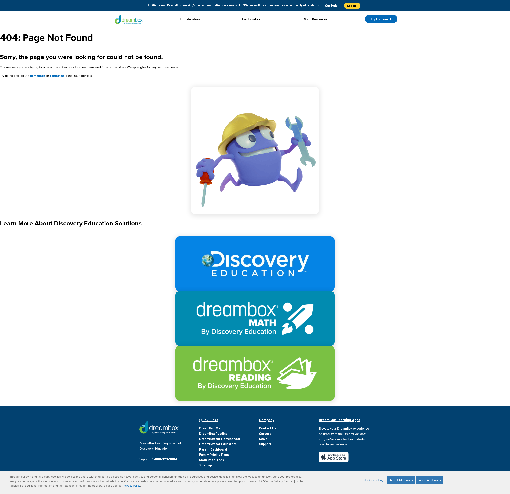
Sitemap (205, 465)
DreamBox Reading (213, 434)
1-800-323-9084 (164, 459)
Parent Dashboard (213, 449)
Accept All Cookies (401, 480)
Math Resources (211, 460)
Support (265, 444)
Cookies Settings (374, 480)
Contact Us (267, 428)
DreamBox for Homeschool (219, 439)
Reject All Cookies (429, 480)
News (263, 439)
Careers (265, 434)
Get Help (331, 6)
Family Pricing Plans (214, 455)
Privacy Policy (131, 485)
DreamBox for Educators (218, 444)
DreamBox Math (211, 428)
